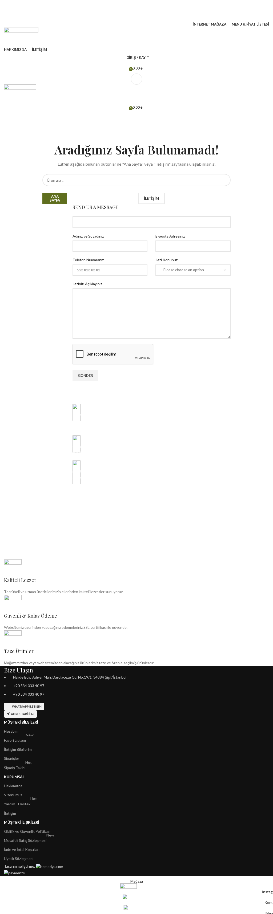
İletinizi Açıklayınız (87, 283)
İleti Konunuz (166, 260)
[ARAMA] (224, 180)
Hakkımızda (13, 786)
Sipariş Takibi (18, 766)
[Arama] (136, 5)
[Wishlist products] (136, 16)
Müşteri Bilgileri (21, 722)
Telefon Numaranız (88, 260)
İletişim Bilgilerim (18, 749)
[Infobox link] (152, 417)
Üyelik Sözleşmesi (18, 858)
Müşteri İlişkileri (21, 822)
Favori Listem (19, 739)
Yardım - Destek (20, 802)
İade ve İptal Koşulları (21, 849)
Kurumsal (14, 776)
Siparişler (11, 758)
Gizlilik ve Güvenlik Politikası (27, 831)
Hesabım (11, 731)
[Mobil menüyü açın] (136, 79)
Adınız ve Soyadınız (88, 236)
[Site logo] (21, 36)
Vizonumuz (13, 795)
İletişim (10, 813)
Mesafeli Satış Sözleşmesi (29, 839)
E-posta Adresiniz (170, 236)
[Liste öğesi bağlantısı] (136, 685)
